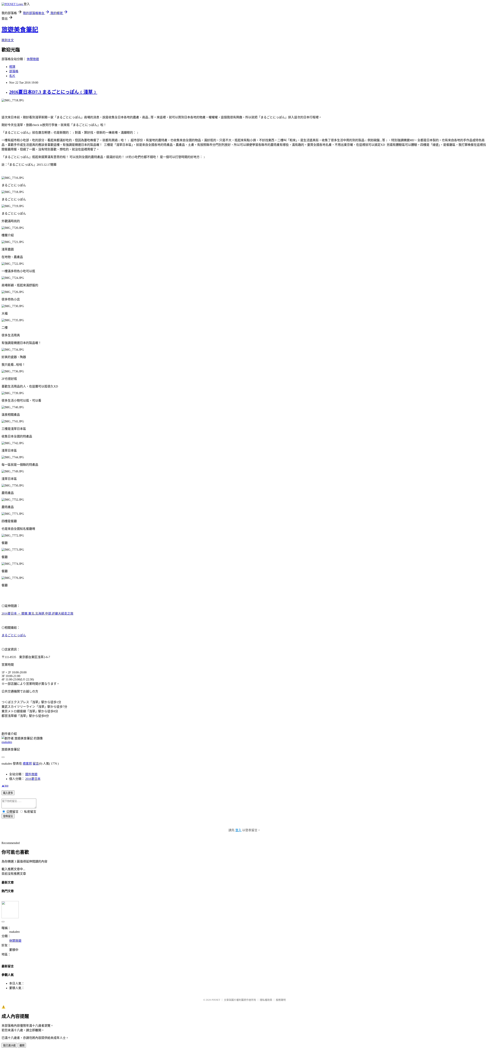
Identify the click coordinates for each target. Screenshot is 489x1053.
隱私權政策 (266, 999)
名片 (12, 75)
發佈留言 (8, 816)
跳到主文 (8, 40)
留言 (36, 763)
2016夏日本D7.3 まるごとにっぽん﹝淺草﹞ (53, 92)
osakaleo (7, 742)
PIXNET (216, 999)
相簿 (12, 66)
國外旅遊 (31, 774)
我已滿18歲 (9, 1045)
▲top (5, 785)
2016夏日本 (32, 778)
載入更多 (8, 793)
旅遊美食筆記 (20, 29)
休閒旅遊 (33, 59)
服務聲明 (281, 999)
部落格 (13, 71)
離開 (21, 1045)
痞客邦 (27, 763)
